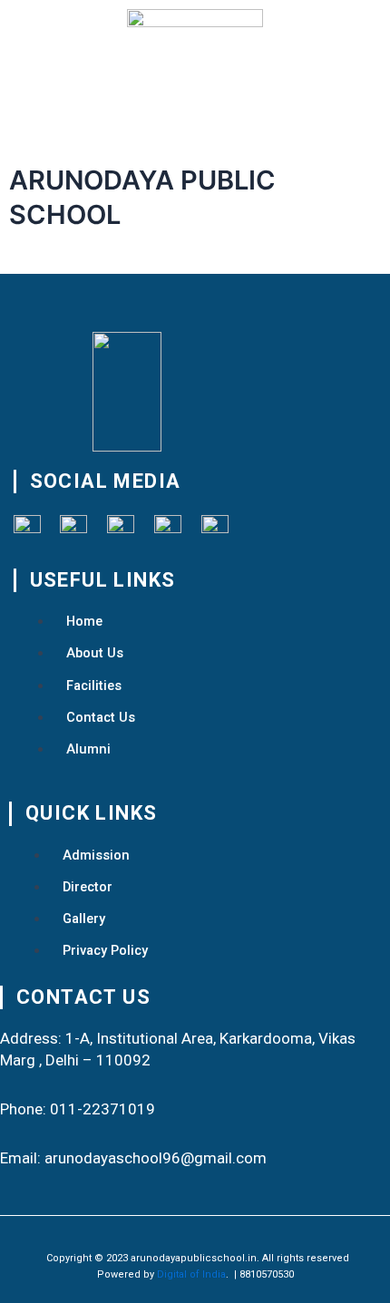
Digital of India (191, 1274)
